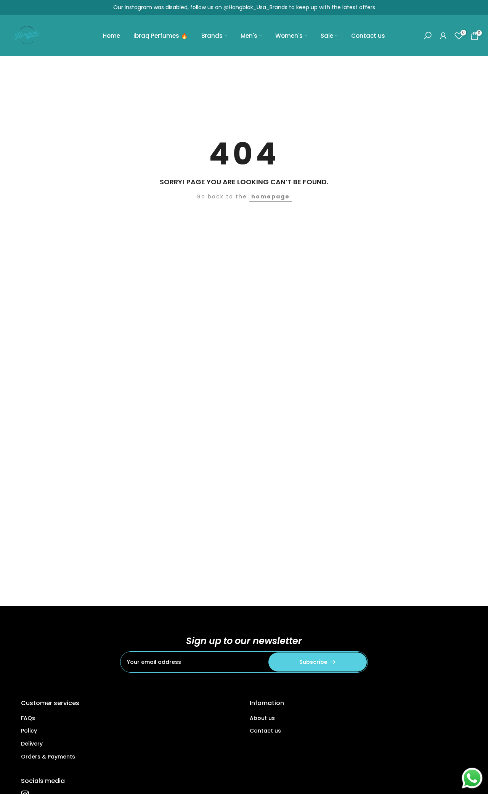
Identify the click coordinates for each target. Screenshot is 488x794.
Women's (289, 36)
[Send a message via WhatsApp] (472, 778)
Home (111, 36)
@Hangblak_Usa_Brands (255, 7)
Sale (327, 36)
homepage (270, 196)
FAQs (28, 718)
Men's (249, 36)
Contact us (368, 36)
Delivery (32, 743)
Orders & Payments (48, 756)
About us (262, 718)
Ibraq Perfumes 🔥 (160, 36)
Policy (29, 730)
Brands (212, 36)
